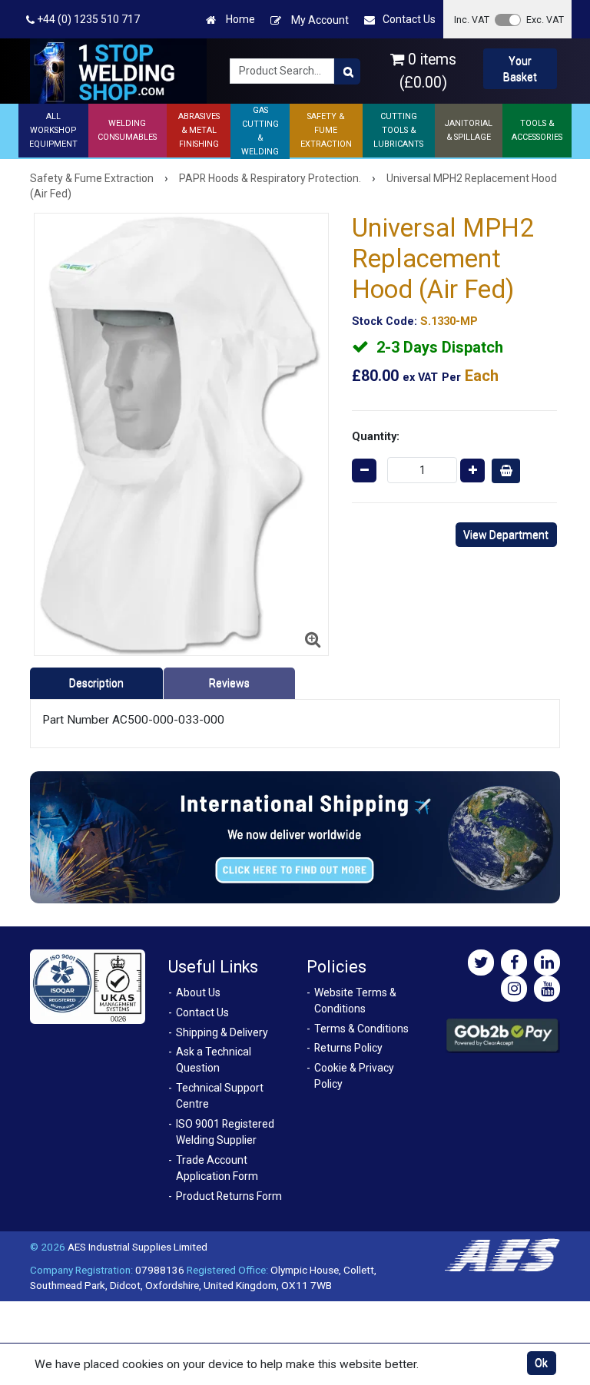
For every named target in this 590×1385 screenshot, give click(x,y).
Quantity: (375, 436)
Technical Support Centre (220, 1096)
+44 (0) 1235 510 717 (87, 19)
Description (96, 683)
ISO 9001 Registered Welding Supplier (225, 1132)
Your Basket (520, 69)
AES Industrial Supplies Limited (137, 1247)
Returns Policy (348, 1048)
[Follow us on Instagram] (514, 989)
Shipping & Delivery (222, 1032)
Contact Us (409, 19)
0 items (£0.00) (427, 71)
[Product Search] (347, 71)
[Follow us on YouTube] (547, 989)
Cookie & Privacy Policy (354, 1076)
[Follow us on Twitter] (481, 962)
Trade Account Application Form (217, 1168)
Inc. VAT (471, 19)
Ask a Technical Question (213, 1059)
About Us (198, 992)
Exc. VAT (545, 19)
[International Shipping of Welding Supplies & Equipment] (295, 836)
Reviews (229, 683)
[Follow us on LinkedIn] (547, 962)
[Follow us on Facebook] (514, 962)
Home (239, 19)
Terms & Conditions (361, 1028)
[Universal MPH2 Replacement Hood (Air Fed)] (182, 434)
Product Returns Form (229, 1196)
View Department (506, 534)
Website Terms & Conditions (355, 1000)
